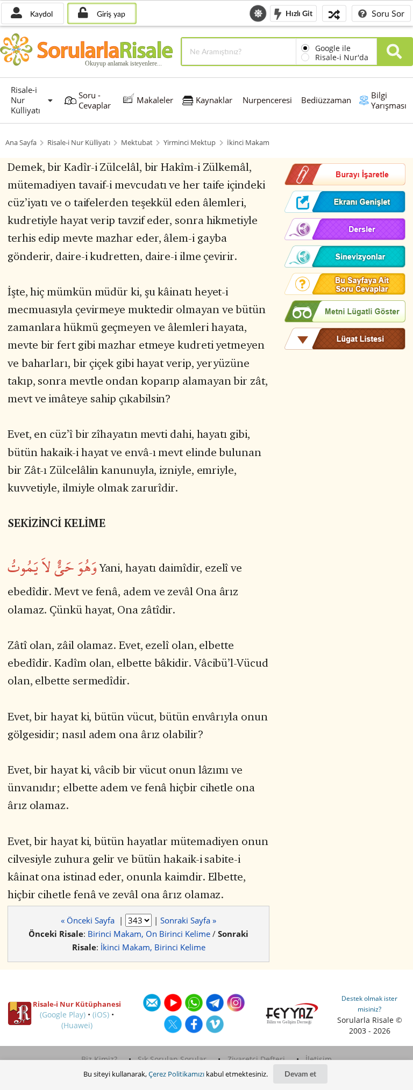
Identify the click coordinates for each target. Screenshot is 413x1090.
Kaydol (40, 13)
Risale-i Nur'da (341, 57)
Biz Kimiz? (99, 1059)
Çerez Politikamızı (176, 1074)
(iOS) (100, 1014)
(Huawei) (76, 1025)
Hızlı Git (298, 12)
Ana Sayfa (21, 142)
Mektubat (137, 142)
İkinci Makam (248, 142)
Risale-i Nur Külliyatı (78, 142)
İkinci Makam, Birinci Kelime (153, 947)
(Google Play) (63, 1014)
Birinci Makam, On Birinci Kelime (149, 933)
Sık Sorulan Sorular (172, 1059)
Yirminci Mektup (189, 142)
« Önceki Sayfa (89, 920)
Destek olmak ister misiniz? (369, 1004)
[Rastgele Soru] (334, 13)
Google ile (333, 48)
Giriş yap (110, 13)
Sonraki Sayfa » (188, 920)
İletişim (318, 1059)
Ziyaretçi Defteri (256, 1059)
